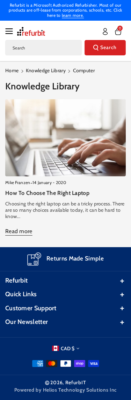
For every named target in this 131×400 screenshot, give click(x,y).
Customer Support (31, 308)
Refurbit (16, 280)
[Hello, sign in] (105, 32)
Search (108, 47)
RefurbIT (75, 382)
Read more (18, 231)
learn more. (73, 15)
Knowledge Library (46, 70)
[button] (11, 31)
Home (12, 70)
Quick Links (21, 294)
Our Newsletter (26, 322)
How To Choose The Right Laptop (47, 193)
